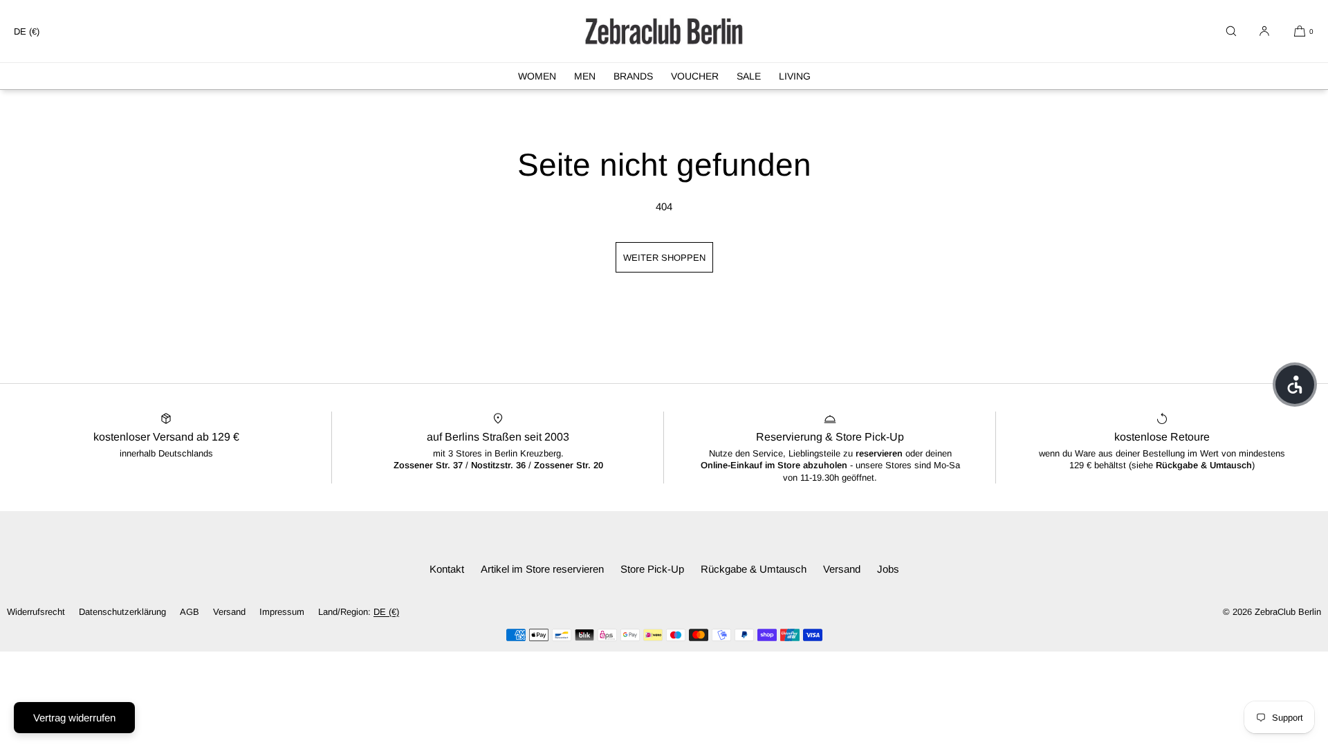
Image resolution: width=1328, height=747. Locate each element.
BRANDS (633, 76)
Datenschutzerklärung (122, 612)
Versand (841, 569)
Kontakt (447, 569)
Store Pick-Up (652, 569)
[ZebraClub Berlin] (664, 31)
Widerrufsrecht (36, 612)
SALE (749, 76)
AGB (189, 612)
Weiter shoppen (664, 257)
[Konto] (1264, 31)
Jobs (888, 569)
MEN (585, 76)
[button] (1231, 31)
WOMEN (537, 76)
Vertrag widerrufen (74, 717)
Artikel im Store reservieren (542, 569)
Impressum (281, 612)
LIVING (795, 76)
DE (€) (26, 31)
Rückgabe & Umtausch (753, 569)
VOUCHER (695, 76)
